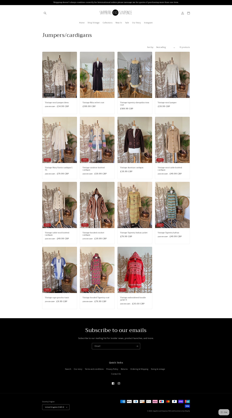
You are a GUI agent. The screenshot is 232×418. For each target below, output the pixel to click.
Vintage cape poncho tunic (57, 298)
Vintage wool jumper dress (57, 103)
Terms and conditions (94, 369)
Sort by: (150, 47)
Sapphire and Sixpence (160, 411)
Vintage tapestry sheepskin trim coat (134, 104)
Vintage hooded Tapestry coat (96, 298)
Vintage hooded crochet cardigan (93, 234)
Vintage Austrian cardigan (132, 168)
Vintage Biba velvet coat (93, 103)
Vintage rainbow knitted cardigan (94, 169)
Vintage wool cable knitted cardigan (170, 169)
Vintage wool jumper (167, 103)
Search (68, 369)
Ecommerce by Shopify (182, 411)
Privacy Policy (112, 369)
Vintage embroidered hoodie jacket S (133, 299)
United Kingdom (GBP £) (54, 407)
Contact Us (116, 374)
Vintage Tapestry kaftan (168, 233)
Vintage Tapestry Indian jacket (134, 233)
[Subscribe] (137, 346)
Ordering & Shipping (139, 369)
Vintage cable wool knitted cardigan (57, 234)
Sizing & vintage (158, 369)
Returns (124, 369)
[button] (45, 13)
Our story (78, 369)
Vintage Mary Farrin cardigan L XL (59, 169)
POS (169, 411)
